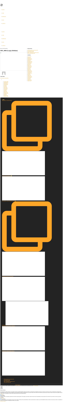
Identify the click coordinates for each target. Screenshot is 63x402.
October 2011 (29, 72)
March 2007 (5, 91)
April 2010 (29, 79)
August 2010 (29, 77)
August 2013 (29, 63)
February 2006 (6, 95)
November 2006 (6, 93)
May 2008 (5, 86)
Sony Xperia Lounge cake (31, 53)
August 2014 (29, 59)
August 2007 (5, 89)
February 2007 (6, 92)
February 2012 (30, 70)
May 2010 (29, 78)
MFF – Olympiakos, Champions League (33, 52)
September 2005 (6, 96)
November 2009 (6, 81)
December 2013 (30, 61)
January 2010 (29, 80)
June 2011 (29, 73)
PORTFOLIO (4, 38)
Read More (36, 385)
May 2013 (29, 64)
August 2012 (29, 67)
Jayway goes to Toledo (31, 51)
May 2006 (5, 94)
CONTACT (3, 45)
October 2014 (29, 58)
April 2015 (29, 57)
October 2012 (29, 66)
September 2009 (6, 82)
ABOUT (3, 31)
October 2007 (6, 88)
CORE (3, 35)
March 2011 (29, 75)
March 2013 (29, 65)
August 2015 (29, 56)
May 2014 (29, 60)
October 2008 (6, 84)
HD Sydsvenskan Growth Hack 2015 (33, 50)
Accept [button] (34, 385)
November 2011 (30, 71)
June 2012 (29, 68)
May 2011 (29, 74)
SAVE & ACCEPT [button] (3, 401)
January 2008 (5, 87)
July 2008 (5, 85)
